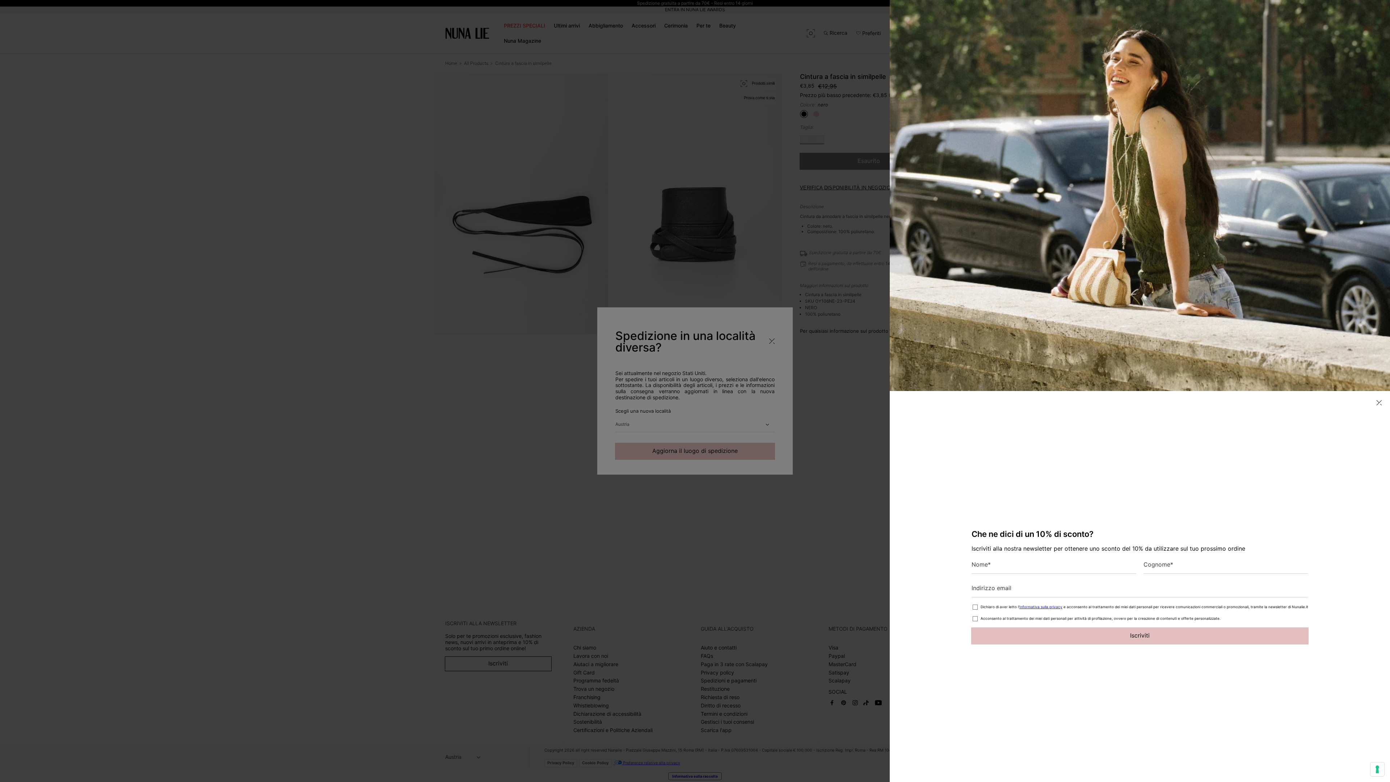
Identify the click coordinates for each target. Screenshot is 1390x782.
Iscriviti (1140, 635)
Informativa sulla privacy (1040, 607)
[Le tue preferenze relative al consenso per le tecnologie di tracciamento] (1377, 769)
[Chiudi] (1379, 402)
